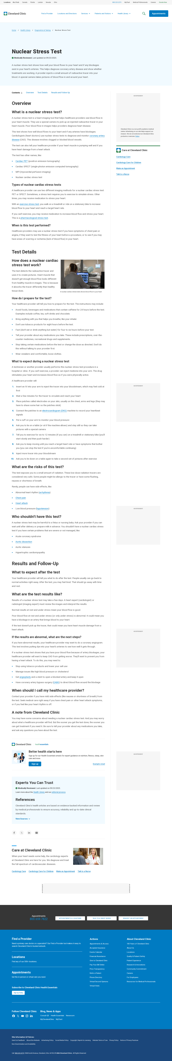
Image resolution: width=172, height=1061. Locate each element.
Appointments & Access (99, 944)
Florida (32, 2)
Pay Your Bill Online (97, 965)
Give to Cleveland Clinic (99, 960)
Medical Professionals (140, 2)
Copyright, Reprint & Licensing (80, 1040)
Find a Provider (47, 13)
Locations (131, 952)
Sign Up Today (18, 993)
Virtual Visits (94, 986)
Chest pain (21, 497)
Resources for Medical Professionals (141, 982)
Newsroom (70, 1016)
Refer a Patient (95, 973)
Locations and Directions (67, 13)
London (40, 2)
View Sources (22, 819)
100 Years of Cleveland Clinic (138, 944)
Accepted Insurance (97, 948)
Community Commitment (136, 969)
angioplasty (25, 677)
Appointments (158, 13)
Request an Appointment (133, 918)
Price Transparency (97, 969)
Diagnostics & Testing (43, 30)
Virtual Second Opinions (99, 982)
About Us (130, 948)
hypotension (43, 508)
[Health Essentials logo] (41, 744)
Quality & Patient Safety (136, 956)
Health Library (25, 30)
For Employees (132, 977)
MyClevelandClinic (47, 1019)
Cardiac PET (22, 161)
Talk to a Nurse (122, 174)
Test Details (43, 92)
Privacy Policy (113, 1040)
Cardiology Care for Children (128, 162)
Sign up (34, 764)
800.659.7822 (39, 919)
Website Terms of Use (100, 1040)
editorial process (59, 792)
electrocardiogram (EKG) (54, 410)
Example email (99, 764)
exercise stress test (29, 204)
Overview (30, 92)
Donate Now (163, 2)
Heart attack (22, 503)
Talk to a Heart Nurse (102, 918)
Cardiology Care (123, 157)
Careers (153, 2)
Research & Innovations (136, 965)
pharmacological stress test (34, 218)
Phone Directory (96, 977)
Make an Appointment (125, 168)
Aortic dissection (24, 541)
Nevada (48, 2)
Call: (18, 1053)
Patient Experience (134, 960)
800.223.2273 (116, 2)
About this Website (33, 1040)
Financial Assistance (98, 956)
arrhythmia (44, 492)
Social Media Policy (61, 1040)
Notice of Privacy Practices (129, 1040)
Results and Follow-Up (60, 92)
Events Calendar (96, 952)
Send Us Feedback (18, 1040)
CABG (56, 682)
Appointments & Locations (70, 918)
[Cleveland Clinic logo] (21, 744)
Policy (137, 136)
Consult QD (44, 1016)
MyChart (127, 2)
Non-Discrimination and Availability (23, 1044)
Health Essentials (57, 1016)
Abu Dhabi (16, 2)
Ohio (55, 2)
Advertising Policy (47, 1040)
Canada (24, 2)
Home (14, 30)
